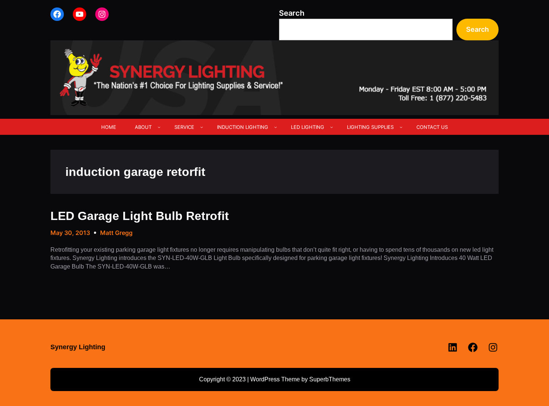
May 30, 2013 (70, 232)
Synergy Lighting (77, 347)
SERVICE (184, 127)
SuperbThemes (329, 379)
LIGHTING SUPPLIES (370, 127)
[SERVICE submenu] (201, 126)
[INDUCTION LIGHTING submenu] (275, 126)
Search (291, 13)
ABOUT (143, 127)
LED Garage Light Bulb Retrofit (139, 216)
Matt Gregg (116, 232)
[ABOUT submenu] (159, 126)
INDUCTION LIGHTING (242, 127)
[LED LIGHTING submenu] (331, 126)
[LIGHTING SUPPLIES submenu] (401, 126)
